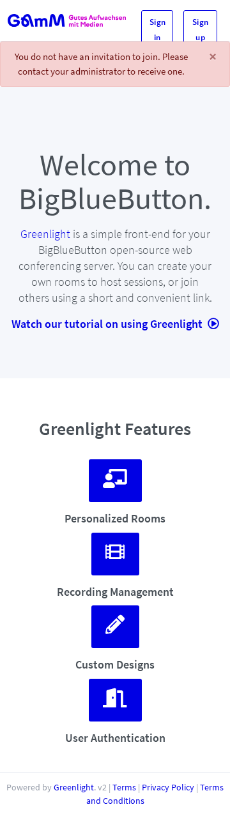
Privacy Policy (168, 787)
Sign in (158, 30)
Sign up (200, 30)
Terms (124, 787)
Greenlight (45, 233)
